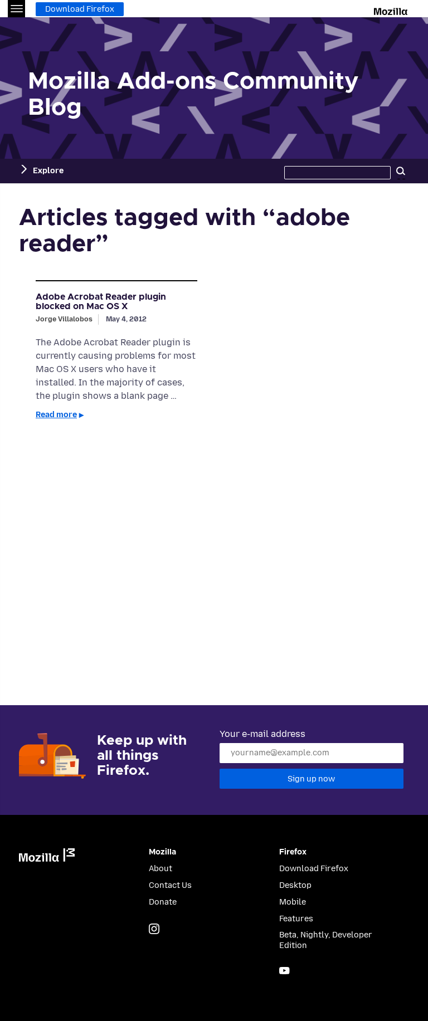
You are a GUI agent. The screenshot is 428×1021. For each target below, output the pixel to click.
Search (400, 171)
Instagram (154, 929)
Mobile (292, 902)
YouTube (284, 970)
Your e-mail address (262, 734)
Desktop (295, 885)
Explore (48, 170)
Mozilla (391, 9)
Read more (56, 414)
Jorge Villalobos (64, 319)
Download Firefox (79, 9)
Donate (163, 902)
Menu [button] (16, 8)
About (160, 868)
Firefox (293, 852)
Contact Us (170, 885)
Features (296, 919)
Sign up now (311, 779)
